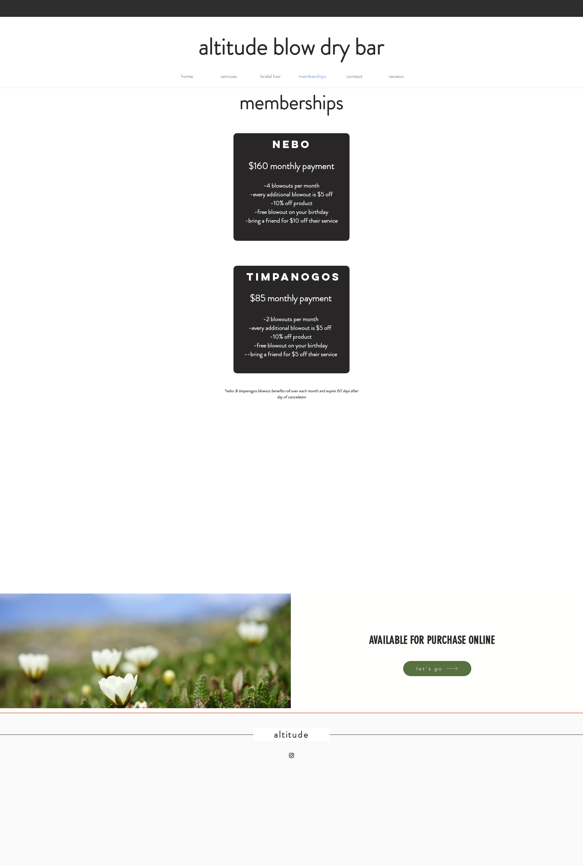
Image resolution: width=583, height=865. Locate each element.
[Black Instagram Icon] (291, 755)
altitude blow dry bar (291, 46)
